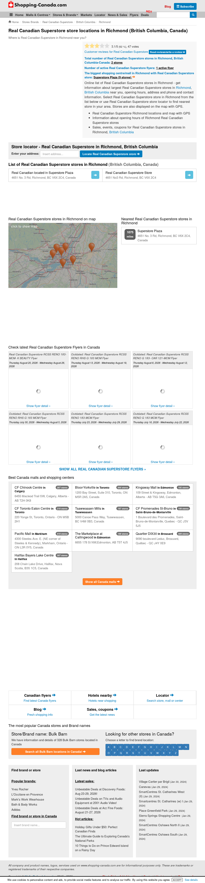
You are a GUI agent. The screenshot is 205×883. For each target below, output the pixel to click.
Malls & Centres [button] (37, 15)
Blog (168, 6)
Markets (86, 15)
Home (19, 15)
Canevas (153, 787)
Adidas (15, 809)
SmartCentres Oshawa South (163, 836)
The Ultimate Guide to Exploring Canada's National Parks (102, 838)
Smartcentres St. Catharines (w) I (166, 803)
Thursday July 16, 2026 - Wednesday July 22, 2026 (161, 422)
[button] (11, 15)
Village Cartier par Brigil (163, 781)
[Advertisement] (42, 72)
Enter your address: (25, 153)
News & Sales (117, 15)
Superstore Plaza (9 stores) (112, 77)
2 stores (117, 62)
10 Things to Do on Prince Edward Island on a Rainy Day (101, 847)
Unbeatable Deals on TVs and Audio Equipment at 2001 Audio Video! (98, 800)
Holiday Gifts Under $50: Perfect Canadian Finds (96, 829)
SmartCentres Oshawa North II (164, 827)
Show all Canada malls (101, 582)
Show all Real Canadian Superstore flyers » (102, 469)
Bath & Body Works (24, 804)
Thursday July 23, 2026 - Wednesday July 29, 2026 (99, 422)
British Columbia (96, 92)
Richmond (183, 87)
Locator (99, 15)
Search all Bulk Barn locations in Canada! (54, 752)
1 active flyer (165, 68)
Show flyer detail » (38, 406)
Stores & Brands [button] (64, 15)
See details (191, 880)
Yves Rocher (19, 789)
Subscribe (186, 6)
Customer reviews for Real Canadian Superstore (116, 51)
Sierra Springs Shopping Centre (165, 817)
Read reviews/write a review (166, 52)
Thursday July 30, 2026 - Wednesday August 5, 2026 (37, 422)
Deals (145, 15)
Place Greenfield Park (162, 810)
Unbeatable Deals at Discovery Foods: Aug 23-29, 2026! (100, 791)
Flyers (134, 15)
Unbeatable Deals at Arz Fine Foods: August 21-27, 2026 (99, 810)
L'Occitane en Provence (27, 794)
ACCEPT (177, 879)
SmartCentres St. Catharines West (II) (161, 794)
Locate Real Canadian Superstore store (109, 154)
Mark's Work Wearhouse (27, 799)
